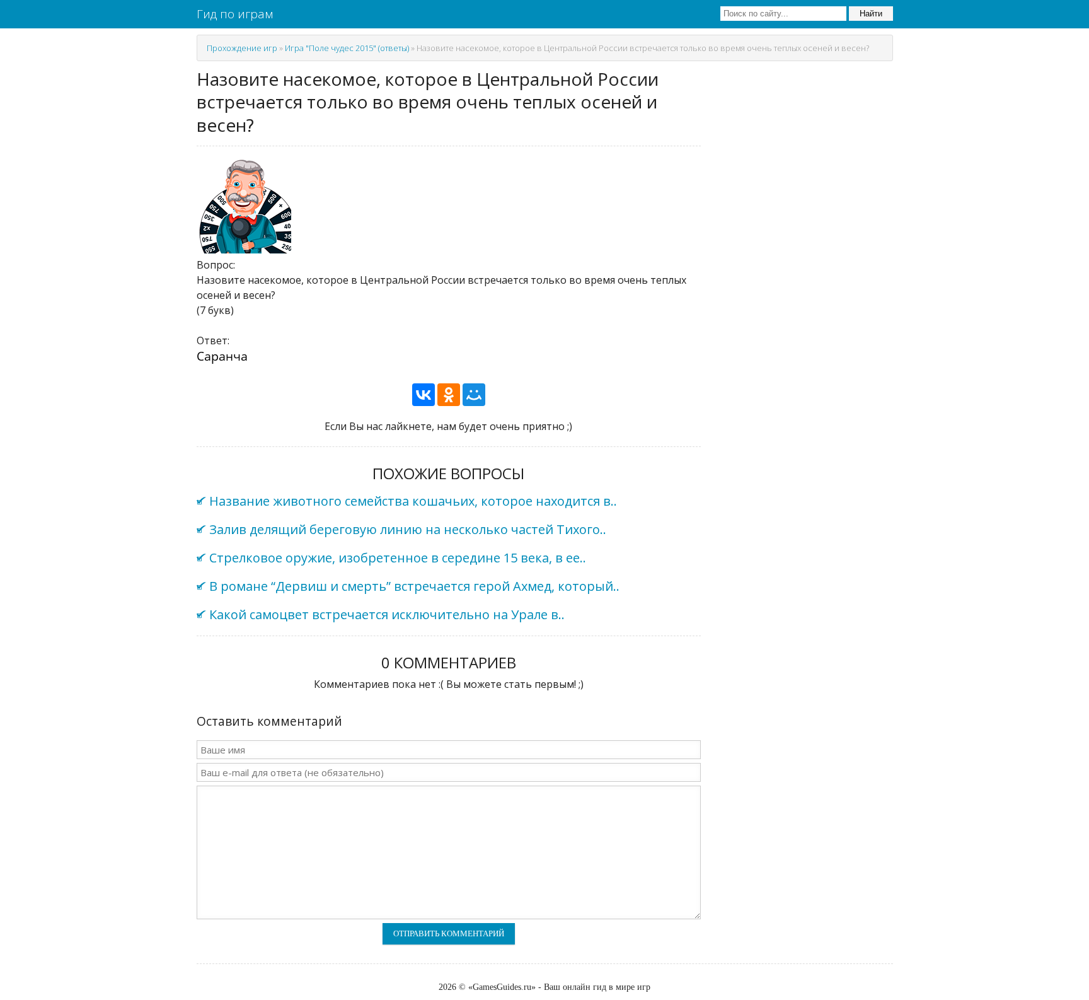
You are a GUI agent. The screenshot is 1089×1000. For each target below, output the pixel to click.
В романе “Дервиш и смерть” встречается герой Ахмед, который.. (414, 586)
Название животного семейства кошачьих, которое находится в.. (413, 500)
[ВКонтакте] (423, 394)
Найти (871, 13)
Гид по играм (235, 14)
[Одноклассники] (448, 394)
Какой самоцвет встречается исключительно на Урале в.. (387, 614)
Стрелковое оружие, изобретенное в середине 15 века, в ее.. (397, 557)
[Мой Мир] (474, 394)
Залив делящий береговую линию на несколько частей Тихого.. (407, 529)
